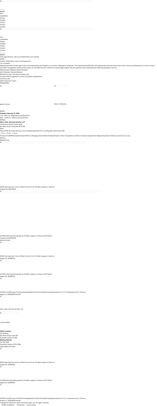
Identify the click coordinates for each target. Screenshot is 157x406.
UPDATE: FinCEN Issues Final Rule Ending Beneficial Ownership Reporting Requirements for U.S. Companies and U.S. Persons (43, 292)
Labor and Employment (23, 61)
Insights (3, 20)
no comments (5, 63)
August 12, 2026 (5, 294)
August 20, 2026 (6, 189)
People (2, 18)
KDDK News (10, 61)
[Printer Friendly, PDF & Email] (9, 133)
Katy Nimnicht (37, 131)
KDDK (3, 59)
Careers (2, 25)
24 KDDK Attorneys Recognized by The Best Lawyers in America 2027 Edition (26, 236)
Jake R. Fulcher (5, 104)
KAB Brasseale (16, 294)
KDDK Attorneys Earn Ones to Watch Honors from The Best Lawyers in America (27, 187)
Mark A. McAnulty (60, 104)
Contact (2, 27)
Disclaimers (21, 405)
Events (3, 61)
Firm (1, 14)
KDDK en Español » (8, 405)
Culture (2, 22)
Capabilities (4, 16)
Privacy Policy (31, 405)
